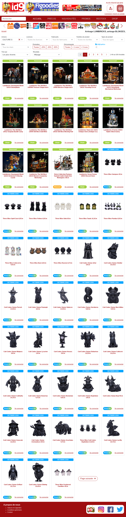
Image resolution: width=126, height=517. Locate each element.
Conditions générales (14, 510)
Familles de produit (83, 37)
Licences (29, 37)
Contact (10, 512)
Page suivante (86, 478)
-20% (43, 47)
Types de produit (107, 37)
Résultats (36, 52)
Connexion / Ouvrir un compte (115, 14)
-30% (49, 47)
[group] (8, 26)
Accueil (37, 19)
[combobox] (12, 40)
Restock (101, 19)
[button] (121, 26)
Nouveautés (69, 19)
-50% (55, 47)
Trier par (4, 52)
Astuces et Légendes (14, 508)
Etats (3, 44)
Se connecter (19, 98)
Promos (86, 19)
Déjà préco (101, 44)
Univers (4, 37)
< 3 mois (84, 47)
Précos (51, 19)
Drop (115, 19)
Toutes (36, 47)
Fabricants (54, 37)
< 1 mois (75, 47)
